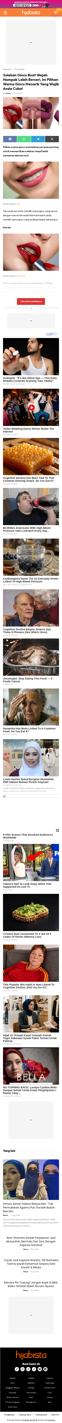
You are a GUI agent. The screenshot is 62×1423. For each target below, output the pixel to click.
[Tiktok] (34, 1369)
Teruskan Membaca (31, 301)
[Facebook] (17, 1369)
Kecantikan (20, 69)
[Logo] (31, 12)
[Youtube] (40, 1369)
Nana (5, 1215)
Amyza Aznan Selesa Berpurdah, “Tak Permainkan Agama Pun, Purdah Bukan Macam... (29, 1207)
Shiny (18, 204)
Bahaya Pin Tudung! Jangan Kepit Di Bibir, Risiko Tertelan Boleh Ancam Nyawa (31, 1284)
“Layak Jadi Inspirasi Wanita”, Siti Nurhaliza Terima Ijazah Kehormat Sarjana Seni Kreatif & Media (31, 1263)
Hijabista (7, 69)
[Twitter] (28, 1369)
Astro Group (51, 1420)
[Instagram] (22, 1369)
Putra (8, 93)
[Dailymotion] (45, 1369)
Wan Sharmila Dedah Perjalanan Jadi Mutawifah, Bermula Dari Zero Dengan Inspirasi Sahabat (31, 1241)
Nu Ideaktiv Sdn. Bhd (28, 1420)
